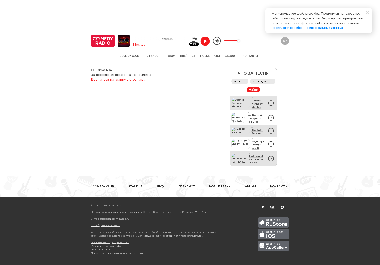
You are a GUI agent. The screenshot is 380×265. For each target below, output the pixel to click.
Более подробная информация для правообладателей (170, 235)
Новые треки (210, 55)
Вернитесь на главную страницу (118, 79)
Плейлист (187, 55)
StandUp (154, 55)
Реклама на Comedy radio (106, 245)
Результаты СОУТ (101, 249)
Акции (230, 55)
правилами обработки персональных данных (307, 28)
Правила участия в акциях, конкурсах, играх (117, 253)
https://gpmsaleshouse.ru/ (105, 225)
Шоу (171, 55)
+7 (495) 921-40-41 (204, 211)
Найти (253, 89)
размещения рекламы (126, 211)
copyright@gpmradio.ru (123, 235)
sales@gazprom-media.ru (114, 218)
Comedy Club (129, 55)
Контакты (251, 55)
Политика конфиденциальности (110, 242)
